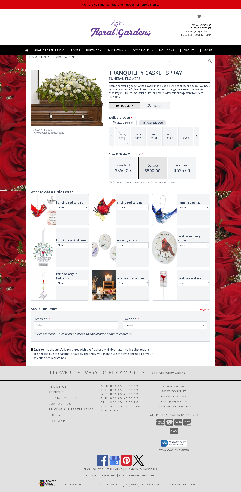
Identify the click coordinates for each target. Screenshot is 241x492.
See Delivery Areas (168, 373)
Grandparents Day (49, 50)
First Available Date (152, 122)
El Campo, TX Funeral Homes (103, 469)
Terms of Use (131, 486)
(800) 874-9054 (202, 34)
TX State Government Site (137, 475)
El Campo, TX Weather (101, 475)
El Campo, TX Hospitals (141, 469)
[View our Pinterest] (126, 465)
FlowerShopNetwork (123, 484)
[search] (210, 61)
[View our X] (138, 465)
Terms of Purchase (181, 484)
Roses (75, 50)
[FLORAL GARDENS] (121, 29)
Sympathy (115, 50)
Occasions (141, 50)
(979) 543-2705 (202, 31)
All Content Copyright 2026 (85, 484)
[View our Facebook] (102, 465)
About (188, 50)
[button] (201, 16)
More (207, 50)
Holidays (166, 50)
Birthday (93, 50)
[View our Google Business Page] (114, 465)
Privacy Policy (153, 484)
